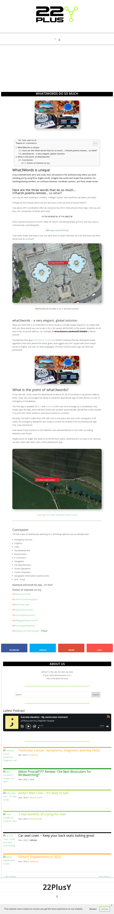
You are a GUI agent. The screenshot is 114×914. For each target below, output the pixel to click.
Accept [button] (104, 909)
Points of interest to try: (38, 163)
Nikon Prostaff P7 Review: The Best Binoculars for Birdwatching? (54, 773)
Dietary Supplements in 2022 (39, 857)
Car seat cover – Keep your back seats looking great (56, 835)
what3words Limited (43, 340)
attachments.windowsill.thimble (69, 331)
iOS (39, 406)
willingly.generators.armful (25, 620)
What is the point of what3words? (34, 156)
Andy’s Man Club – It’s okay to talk (43, 793)
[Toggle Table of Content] (94, 143)
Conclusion (27, 160)
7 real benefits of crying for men (42, 814)
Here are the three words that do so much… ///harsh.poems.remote (44, 191)
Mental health (36, 797)
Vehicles (33, 840)
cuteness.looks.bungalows (25, 599)
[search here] (55, 39)
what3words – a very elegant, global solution (43, 153)
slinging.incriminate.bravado (25, 630)
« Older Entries (9, 876)
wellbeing (33, 755)
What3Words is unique (28, 147)
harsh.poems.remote (22, 609)
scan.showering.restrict (23, 615)
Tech (32, 779)
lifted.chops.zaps (20, 604)
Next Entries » (105, 876)
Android (49, 406)
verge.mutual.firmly (57, 230)
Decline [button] (93, 909)
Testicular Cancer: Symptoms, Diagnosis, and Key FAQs (59, 750)
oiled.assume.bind (21, 594)
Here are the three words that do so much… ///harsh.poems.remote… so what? (59, 150)
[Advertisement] (57, 66)
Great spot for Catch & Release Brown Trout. (57, 515)
